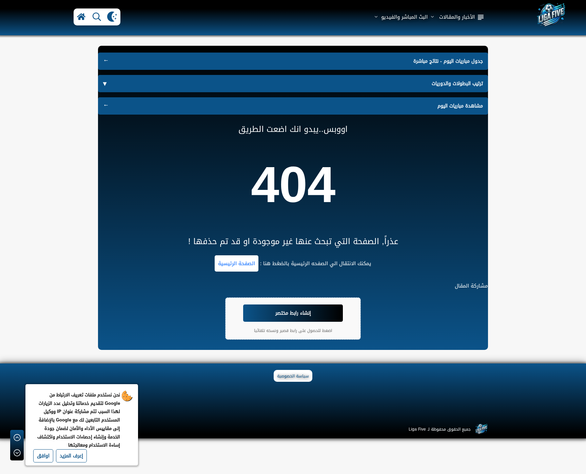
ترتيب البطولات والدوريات (457, 83)
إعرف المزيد (71, 455)
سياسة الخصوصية (293, 376)
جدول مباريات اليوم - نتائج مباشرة (448, 61)
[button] (81, 16)
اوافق (43, 455)
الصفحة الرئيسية (236, 263)
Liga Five (417, 429)
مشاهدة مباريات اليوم (460, 106)
